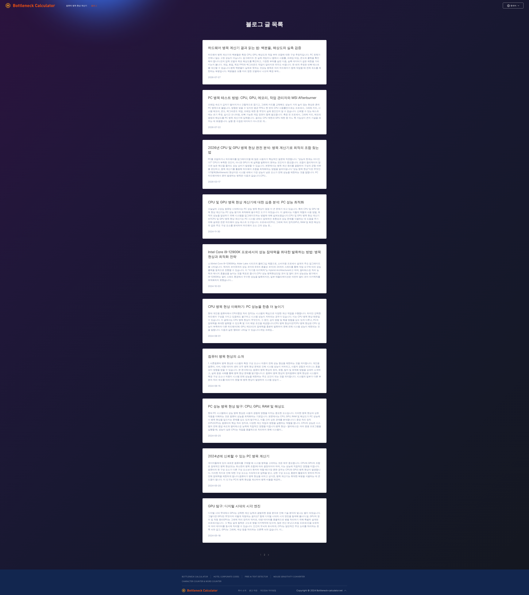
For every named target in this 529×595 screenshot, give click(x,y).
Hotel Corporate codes (226, 576)
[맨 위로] (345, 590)
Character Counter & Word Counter (201, 581)
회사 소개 (242, 590)
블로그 (94, 5)
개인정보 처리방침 (268, 590)
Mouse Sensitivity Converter (289, 576)
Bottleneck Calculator (195, 576)
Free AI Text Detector (256, 576)
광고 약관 (253, 590)
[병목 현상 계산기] (31, 5)
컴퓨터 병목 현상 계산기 (76, 5)
